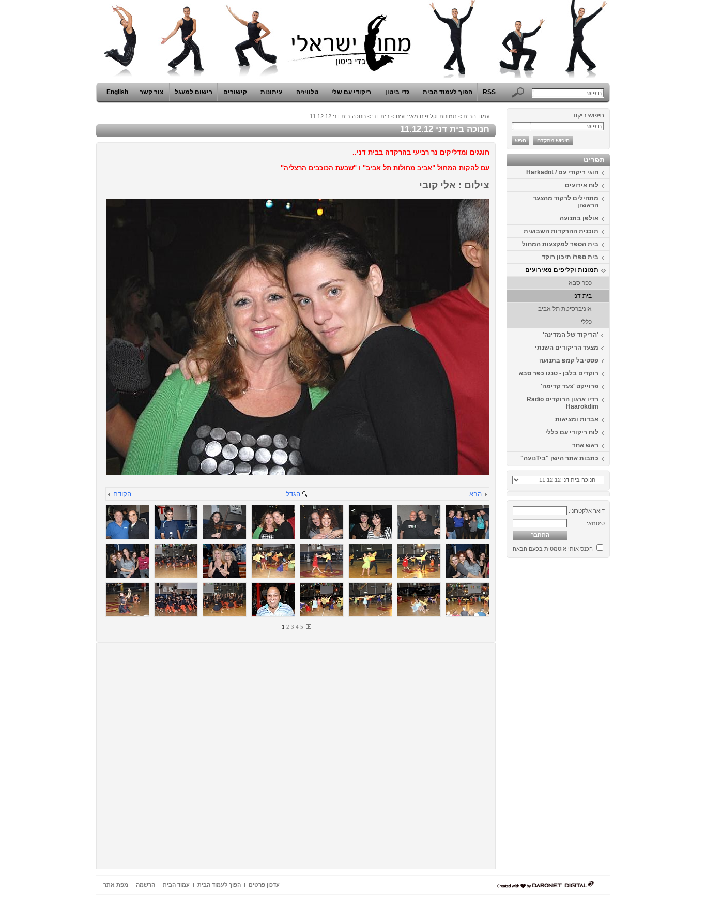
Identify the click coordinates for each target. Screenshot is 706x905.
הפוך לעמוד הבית (447, 92)
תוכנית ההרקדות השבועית (561, 231)
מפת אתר (115, 885)
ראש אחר (585, 445)
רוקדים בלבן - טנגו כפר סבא (558, 373)
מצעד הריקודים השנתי (566, 347)
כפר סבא (580, 282)
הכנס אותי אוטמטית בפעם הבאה (553, 549)
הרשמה (145, 885)
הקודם (122, 494)
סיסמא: (596, 523)
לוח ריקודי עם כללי (571, 432)
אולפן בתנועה (579, 218)
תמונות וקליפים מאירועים (561, 270)
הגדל (293, 494)
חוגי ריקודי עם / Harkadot (562, 172)
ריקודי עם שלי (351, 92)
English (117, 92)
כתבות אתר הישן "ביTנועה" (559, 458)
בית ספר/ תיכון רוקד (570, 257)
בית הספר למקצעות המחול (560, 244)
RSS (489, 92)
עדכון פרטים (264, 885)
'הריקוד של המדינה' (570, 334)
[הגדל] (305, 495)
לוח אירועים (581, 185)
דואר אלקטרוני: (587, 511)
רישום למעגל (193, 92)
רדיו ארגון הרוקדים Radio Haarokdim (562, 403)
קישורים (235, 92)
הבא (475, 494)
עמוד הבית (476, 116)
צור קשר (151, 92)
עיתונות (271, 92)
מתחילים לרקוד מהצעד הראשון (565, 201)
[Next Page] (308, 626)
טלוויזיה (307, 92)
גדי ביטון (397, 92)
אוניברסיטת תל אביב (565, 308)
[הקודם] (109, 495)
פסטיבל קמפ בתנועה (568, 360)
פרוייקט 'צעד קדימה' (569, 386)
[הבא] (485, 495)
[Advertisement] (579, 717)
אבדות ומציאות (576, 419)
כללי (586, 321)
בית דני (582, 295)
